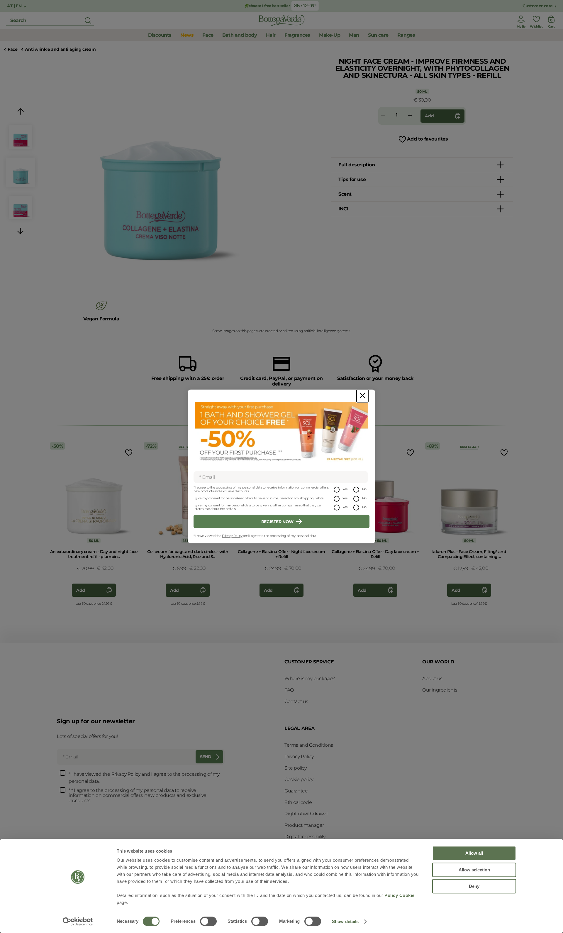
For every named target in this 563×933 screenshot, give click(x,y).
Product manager (304, 825)
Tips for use (352, 179)
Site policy (295, 768)
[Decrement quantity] (383, 116)
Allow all (474, 853)
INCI (343, 209)
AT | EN (15, 6)
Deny (474, 886)
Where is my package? (309, 678)
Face (12, 49)
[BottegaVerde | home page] (281, 20)
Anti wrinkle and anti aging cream (60, 49)
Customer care (538, 6)
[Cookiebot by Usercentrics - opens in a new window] (78, 921)
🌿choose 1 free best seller (267, 6)
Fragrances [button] (297, 35)
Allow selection (474, 869)
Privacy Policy (232, 536)
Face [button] (207, 35)
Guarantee (296, 791)
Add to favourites (427, 139)
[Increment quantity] (409, 116)
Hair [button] (271, 35)
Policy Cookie (399, 895)
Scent (345, 194)
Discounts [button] (160, 35)
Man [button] (354, 35)
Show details (345, 921)
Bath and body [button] (239, 35)
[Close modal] (362, 396)
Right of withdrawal (305, 814)
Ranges (406, 35)
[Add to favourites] (128, 452)
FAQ (289, 690)
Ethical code (298, 802)
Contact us (296, 701)
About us (432, 678)
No (364, 489)
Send (205, 756)
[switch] (208, 921)
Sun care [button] (378, 35)
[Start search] (88, 20)
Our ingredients (439, 690)
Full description (356, 165)
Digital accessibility (304, 836)
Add (429, 116)
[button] (20, 112)
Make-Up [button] (329, 35)
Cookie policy (298, 779)
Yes (344, 489)
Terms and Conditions (308, 745)
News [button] (187, 35)
